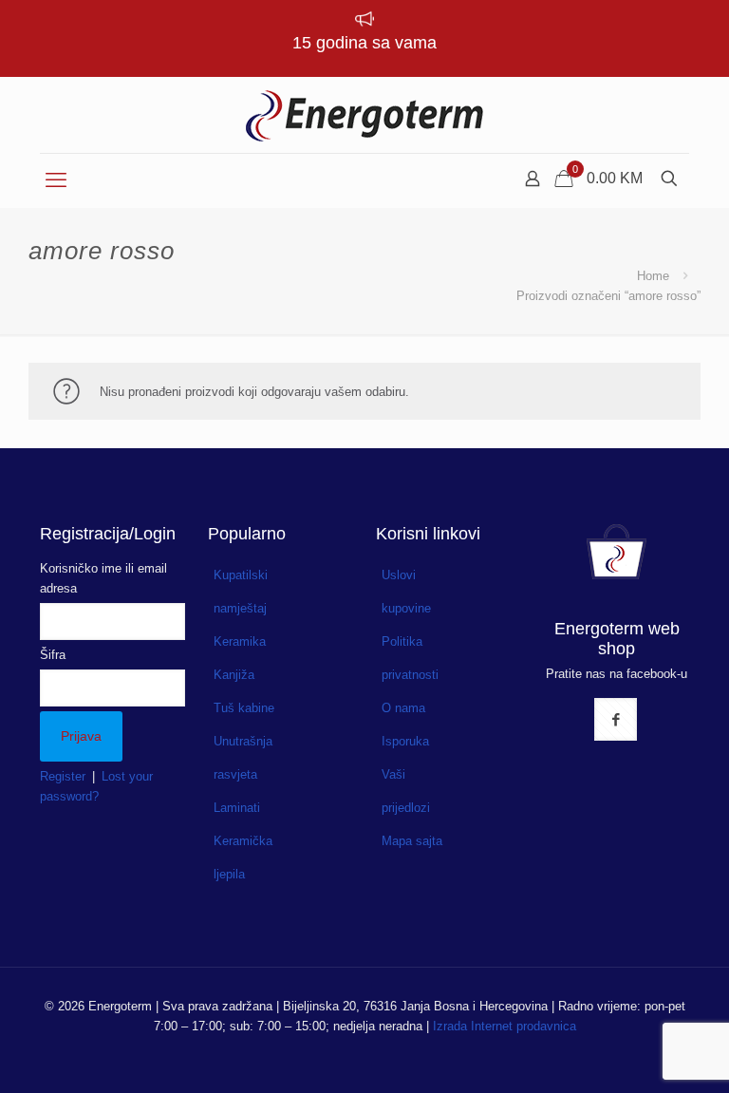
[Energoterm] (364, 115)
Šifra (52, 655)
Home (653, 276)
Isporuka (405, 741)
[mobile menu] (56, 180)
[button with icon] (615, 719)
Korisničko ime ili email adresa (103, 578)
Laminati (237, 808)
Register (62, 776)
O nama (403, 708)
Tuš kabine (244, 708)
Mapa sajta (412, 841)
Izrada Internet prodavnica (504, 1026)
